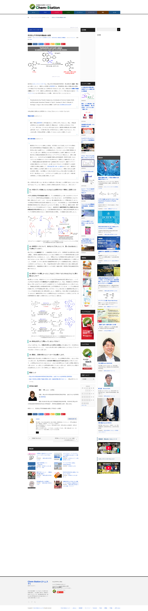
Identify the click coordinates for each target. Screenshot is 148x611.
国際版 (105, 608)
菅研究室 (52, 86)
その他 (105, 330)
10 (89, 393)
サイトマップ (87, 608)
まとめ (114, 12)
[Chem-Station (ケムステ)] (44, 7)
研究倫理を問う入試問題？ (43, 481)
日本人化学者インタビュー (109, 430)
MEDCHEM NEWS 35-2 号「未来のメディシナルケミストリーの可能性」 (108, 227)
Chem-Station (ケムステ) (38, 582)
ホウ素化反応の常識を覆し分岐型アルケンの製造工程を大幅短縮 (87, 89)
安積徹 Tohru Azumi (36, 438)
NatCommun (54, 37)
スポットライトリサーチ (38, 37)
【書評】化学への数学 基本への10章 (107, 324)
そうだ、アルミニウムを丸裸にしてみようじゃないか (87, 156)
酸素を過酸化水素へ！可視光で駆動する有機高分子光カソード (108, 178)
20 (82, 400)
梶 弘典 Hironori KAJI (104, 388)
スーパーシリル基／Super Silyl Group (107, 300)
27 (82, 403)
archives (70, 458)
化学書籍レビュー (110, 330)
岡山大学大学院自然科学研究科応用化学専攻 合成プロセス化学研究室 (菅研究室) (50, 376)
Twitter (100, 608)
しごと (68, 12)
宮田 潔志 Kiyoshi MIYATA (105, 423)
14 (84, 396)
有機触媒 (63, 37)
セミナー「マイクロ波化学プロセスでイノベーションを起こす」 (87, 190)
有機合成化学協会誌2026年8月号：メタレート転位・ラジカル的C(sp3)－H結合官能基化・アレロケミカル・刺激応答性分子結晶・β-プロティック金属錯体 (108, 280)
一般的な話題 (45, 458)
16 (87, 396)
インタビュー (80, 12)
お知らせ (74, 608)
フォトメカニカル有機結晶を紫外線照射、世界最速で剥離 (87, 206)
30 (87, 403)
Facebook (95, 608)
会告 (77, 458)
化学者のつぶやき (47, 37)
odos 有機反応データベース (111, 208)
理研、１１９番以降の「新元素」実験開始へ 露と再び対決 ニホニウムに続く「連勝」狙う (87, 106)
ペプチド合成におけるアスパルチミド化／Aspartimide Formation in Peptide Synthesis (108, 201)
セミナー (74, 458)
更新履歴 (80, 608)
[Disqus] (53, 509)
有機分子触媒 (75, 88)
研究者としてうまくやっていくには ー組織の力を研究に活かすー (64, 439)
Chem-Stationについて (65, 608)
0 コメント (73, 37)
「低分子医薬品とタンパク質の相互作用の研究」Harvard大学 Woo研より (87, 240)
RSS (35, 602)
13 (82, 396)
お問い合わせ (117, 608)
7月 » (85, 405)
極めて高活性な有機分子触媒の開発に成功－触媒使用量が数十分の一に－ (48, 379)
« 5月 (82, 405)
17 (89, 396)
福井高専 (39, 122)
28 (84, 403)
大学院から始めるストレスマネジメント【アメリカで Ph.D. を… (44, 455)
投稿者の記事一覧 (72, 418)
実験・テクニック (70, 486)
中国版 (111, 608)
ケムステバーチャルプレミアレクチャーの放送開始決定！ (87, 140)
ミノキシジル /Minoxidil (87, 171)
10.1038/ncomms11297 (65, 104)
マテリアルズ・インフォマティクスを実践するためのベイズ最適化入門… (70, 455)
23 (87, 400)
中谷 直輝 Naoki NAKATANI (105, 363)
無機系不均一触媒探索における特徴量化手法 (108, 252)
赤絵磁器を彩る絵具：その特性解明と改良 (87, 125)
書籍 (103, 12)
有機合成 (59, 37)
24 (89, 400)
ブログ (45, 12)
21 (84, 400)
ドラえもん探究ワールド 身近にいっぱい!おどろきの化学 (87, 223)
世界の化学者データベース (109, 370)
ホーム (33, 12)
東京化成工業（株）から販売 (55, 166)
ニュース (57, 12)
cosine (30, 39)
